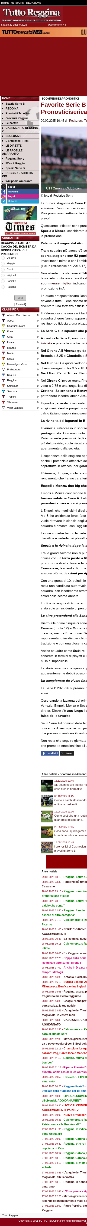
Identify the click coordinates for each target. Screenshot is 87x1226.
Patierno (11, 286)
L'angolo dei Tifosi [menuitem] (17, 140)
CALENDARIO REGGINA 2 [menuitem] (20, 129)
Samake (11, 281)
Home (6, 98)
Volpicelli (11, 275)
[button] (20, 298)
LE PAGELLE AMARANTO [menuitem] (12, 152)
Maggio (11, 263)
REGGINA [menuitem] (12, 108)
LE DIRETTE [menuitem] (14, 145)
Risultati (20, 304)
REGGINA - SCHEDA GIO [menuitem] (17, 174)
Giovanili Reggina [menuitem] (17, 118)
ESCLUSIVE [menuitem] (13, 136)
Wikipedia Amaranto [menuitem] (19, 181)
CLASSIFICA (10, 309)
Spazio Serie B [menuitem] (15, 103)
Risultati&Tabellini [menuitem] (17, 113)
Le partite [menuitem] (12, 123)
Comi (10, 269)
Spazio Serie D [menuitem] (15, 168)
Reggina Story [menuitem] (15, 158)
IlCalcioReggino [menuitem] (16, 163)
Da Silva (11, 257)
